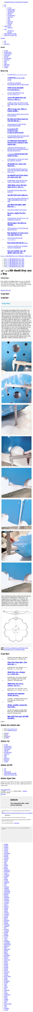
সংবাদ (5, 29)
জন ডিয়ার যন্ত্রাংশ (11, 15)
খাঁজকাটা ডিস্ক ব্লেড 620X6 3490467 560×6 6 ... (15, 684)
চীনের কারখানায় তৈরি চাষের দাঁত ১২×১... (17, 243)
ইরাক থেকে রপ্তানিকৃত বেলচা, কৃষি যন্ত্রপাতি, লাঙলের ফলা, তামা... (16, 252)
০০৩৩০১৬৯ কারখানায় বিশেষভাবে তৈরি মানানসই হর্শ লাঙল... (17, 155)
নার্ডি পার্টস (9, 14)
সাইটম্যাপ (25, 791)
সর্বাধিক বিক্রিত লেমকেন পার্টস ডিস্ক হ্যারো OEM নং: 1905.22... (16, 186)
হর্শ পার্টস (9, 8)
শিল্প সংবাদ (9, 32)
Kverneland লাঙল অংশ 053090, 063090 (14, 649)
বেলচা (8, 18)
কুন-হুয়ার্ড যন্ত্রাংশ (11, 9)
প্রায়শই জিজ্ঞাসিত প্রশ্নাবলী (10, 34)
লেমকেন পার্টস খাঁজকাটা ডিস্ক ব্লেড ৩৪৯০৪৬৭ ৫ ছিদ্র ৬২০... (16, 98)
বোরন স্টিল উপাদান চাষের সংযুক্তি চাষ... (17, 195)
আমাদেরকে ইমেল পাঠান (6, 290)
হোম (5, 5)
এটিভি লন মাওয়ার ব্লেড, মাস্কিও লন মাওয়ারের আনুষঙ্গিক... (17, 110)
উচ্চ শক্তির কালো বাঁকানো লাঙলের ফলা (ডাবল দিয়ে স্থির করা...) (17, 120)
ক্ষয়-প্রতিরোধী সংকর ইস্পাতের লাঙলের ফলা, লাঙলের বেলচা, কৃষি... (17, 176)
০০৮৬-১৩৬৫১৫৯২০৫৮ (12, 729)
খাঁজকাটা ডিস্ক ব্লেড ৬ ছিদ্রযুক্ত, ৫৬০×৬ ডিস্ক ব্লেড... (16, 673)
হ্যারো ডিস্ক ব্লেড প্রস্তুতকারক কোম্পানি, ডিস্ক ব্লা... (15, 694)
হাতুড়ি (8, 20)
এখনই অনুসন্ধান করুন (5, 789)
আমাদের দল (10, 27)
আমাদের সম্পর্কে (7, 26)
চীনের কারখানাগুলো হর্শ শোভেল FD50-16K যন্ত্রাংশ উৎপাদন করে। (18, 234)
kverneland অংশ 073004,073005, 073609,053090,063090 (15, 131)
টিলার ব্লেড (9, 23)
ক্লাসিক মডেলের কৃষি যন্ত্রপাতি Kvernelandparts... (15, 89)
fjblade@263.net (12, 730)
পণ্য (5, 6)
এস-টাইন (9, 24)
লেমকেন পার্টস (10, 12)
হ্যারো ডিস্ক (10, 21)
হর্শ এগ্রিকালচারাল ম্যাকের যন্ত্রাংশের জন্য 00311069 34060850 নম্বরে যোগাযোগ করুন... (17, 142)
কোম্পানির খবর (10, 30)
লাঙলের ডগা (10, 17)
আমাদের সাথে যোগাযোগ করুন (10, 35)
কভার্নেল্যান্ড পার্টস (11, 11)
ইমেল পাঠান (3, 794)
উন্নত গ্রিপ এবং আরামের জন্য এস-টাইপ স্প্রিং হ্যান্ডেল (16, 648)
